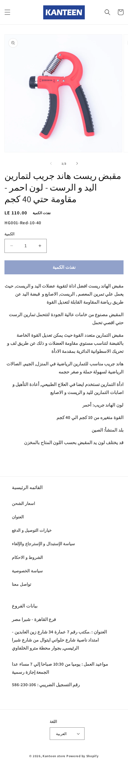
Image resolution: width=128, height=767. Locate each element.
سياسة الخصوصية (27, 570)
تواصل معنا (21, 584)
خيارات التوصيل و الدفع (32, 530)
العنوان (18, 516)
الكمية (9, 233)
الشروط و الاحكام (27, 557)
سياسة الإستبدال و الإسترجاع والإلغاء (43, 543)
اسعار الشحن (23, 503)
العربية (61, 733)
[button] (7, 12)
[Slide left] (50, 163)
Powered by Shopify (82, 756)
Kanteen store (54, 756)
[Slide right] (77, 163)
